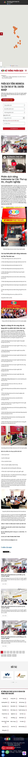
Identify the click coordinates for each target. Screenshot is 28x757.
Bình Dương (22, 726)
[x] (1, 33)
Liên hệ (15, 751)
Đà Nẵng (14, 717)
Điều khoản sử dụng (9, 752)
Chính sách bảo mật (20, 752)
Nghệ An (14, 713)
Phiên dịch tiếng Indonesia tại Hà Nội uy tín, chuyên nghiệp (13, 575)
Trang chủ (3, 75)
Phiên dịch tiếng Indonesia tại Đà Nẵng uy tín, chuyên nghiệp (13, 637)
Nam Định (5, 706)
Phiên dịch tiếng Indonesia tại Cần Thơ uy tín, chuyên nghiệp (14, 77)
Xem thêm (4, 584)
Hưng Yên (14, 698)
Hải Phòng (22, 698)
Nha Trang (13, 721)
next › (9, 655)
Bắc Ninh (14, 702)
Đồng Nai (5, 730)
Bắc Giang (14, 710)
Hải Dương (22, 702)
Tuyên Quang (22, 710)
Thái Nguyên (22, 706)
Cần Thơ (14, 726)
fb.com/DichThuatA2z (19, 738)
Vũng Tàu (5, 726)
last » (14, 655)
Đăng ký (20, 751)
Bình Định (22, 717)
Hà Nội (5, 698)
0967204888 (10, 744)
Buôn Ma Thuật (5, 722)
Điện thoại (11, 120)
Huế (5, 717)
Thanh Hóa (5, 713)
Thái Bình (5, 710)
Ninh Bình (14, 706)
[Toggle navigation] (26, 70)
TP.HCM (22, 721)
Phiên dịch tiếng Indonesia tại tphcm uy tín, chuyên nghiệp (13, 607)
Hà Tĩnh (22, 713)
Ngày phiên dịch (6, 115)
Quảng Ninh (5, 702)
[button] (11, 682)
